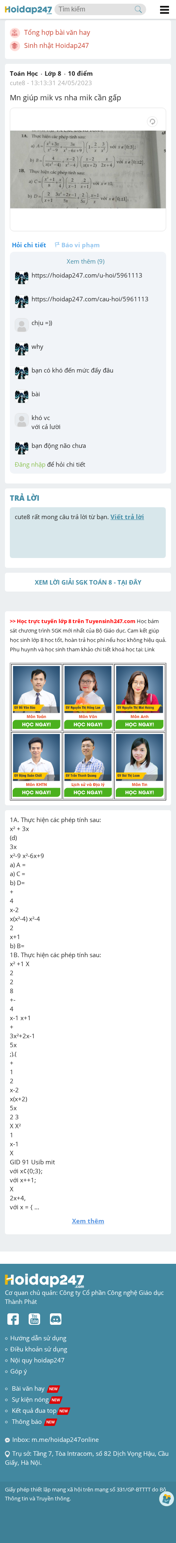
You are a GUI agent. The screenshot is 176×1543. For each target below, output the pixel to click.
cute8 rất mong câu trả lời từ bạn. (79, 517)
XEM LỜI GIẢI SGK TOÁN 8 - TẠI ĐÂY (88, 582)
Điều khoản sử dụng (38, 1349)
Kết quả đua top (40, 1410)
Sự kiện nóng (36, 1399)
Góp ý (18, 1371)
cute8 (17, 83)
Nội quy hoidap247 (37, 1360)
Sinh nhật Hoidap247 (56, 45)
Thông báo (33, 1421)
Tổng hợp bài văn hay (57, 32)
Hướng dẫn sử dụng (38, 1338)
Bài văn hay (34, 1388)
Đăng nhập (30, 464)
